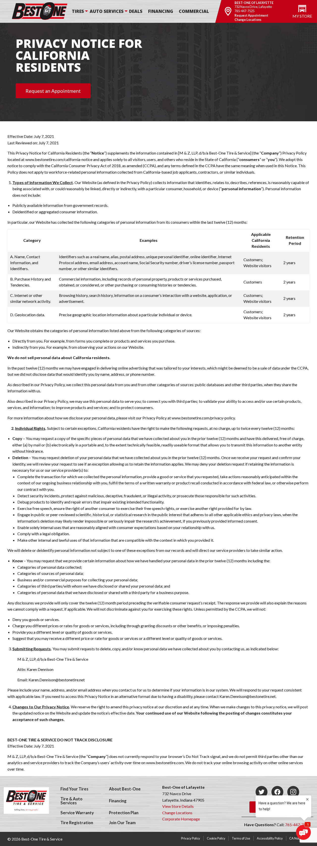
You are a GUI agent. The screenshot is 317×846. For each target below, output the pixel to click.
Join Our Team (122, 822)
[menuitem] (80, 11)
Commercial (194, 11)
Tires (78, 11)
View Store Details (178, 806)
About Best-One (125, 788)
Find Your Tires (74, 788)
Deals (135, 11)
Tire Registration (76, 822)
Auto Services (107, 11)
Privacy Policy (190, 838)
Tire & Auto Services (71, 801)
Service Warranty (77, 812)
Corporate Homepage (181, 818)
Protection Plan (123, 812)
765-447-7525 (245, 11)
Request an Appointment (53, 91)
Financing (160, 11)
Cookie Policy (216, 838)
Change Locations (248, 20)
